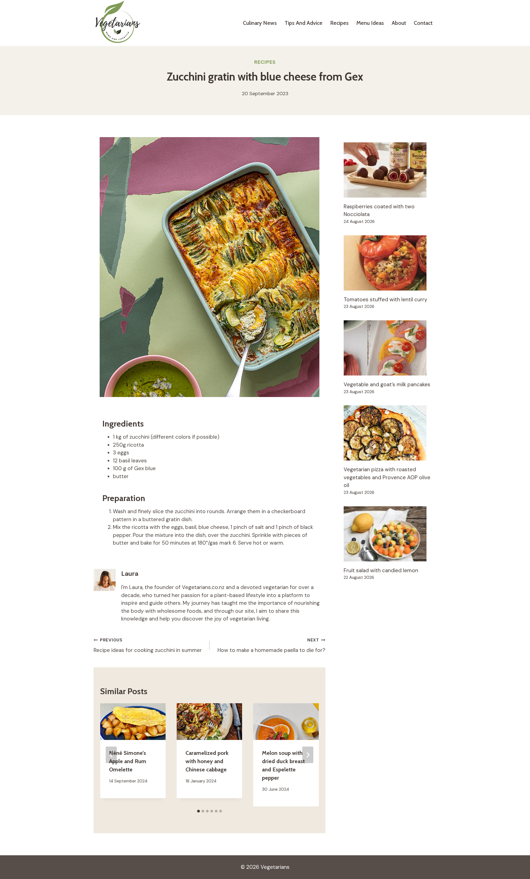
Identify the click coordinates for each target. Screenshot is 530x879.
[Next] (307, 755)
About (399, 23)
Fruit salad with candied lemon (381, 570)
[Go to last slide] (111, 755)
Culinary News (260, 23)
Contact (423, 23)
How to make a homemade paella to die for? (271, 645)
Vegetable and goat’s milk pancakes (387, 384)
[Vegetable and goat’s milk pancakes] (390, 347)
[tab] (198, 811)
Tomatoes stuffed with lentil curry (385, 299)
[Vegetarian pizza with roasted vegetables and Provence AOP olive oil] (390, 432)
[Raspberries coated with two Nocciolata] (390, 170)
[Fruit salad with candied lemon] (390, 533)
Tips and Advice (303, 23)
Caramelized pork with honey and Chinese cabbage (207, 761)
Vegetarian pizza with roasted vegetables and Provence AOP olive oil (387, 477)
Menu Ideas (370, 23)
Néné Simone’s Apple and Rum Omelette (127, 761)
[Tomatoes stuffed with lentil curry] (390, 263)
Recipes (339, 23)
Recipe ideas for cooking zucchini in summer (148, 645)
